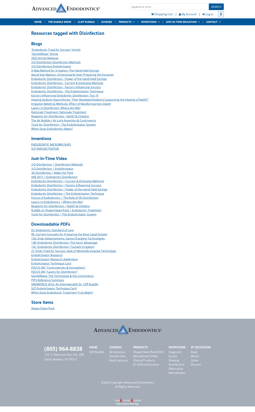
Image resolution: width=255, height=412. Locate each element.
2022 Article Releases (45, 58)
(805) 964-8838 (63, 348)
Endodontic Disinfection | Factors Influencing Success (66, 185)
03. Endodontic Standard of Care (52, 230)
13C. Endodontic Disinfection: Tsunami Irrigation (62, 247)
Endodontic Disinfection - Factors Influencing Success (66, 87)
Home (38, 22)
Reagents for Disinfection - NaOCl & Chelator (60, 116)
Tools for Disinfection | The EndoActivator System (63, 214)
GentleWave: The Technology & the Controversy (62, 276)
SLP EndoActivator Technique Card (53, 288)
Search (216, 7)
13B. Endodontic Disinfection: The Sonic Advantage (64, 243)
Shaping (174, 360)
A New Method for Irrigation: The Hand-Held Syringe (65, 70)
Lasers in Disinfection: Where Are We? (55, 108)
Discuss (196, 364)
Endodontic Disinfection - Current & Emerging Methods (67, 83)
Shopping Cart (163, 14)
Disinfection (176, 364)
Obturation (176, 369)
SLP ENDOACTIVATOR (45, 149)
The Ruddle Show (59, 22)
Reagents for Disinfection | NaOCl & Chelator (60, 206)
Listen (195, 360)
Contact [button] (212, 22)
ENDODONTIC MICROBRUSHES (51, 144)
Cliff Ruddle (86, 22)
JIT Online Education (146, 364)
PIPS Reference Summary (47, 280)
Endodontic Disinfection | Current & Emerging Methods (67, 181)
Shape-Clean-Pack (42, 308)
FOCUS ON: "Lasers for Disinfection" (54, 272)
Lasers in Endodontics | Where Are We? (57, 202)
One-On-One (117, 356)
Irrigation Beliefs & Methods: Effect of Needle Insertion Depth (71, 104)
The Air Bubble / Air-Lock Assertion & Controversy (63, 120)
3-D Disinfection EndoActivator (51, 66)
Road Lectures (118, 360)
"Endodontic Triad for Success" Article (55, 50)
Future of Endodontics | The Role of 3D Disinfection (65, 198)
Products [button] (125, 22)
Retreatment (177, 373)
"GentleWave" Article (44, 54)
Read (194, 352)
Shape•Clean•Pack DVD (148, 352)
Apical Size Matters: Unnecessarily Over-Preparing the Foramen (72, 75)
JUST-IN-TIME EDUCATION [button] (181, 22)
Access (173, 356)
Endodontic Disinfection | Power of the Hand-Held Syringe (69, 189)
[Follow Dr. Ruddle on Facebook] (221, 14)
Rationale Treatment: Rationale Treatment (58, 112)
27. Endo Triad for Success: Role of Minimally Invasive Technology (73, 251)
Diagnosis (175, 352)
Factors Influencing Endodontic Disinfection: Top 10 (64, 95)
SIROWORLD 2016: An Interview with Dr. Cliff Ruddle (64, 284)
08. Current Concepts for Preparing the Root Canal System (69, 234)
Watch (195, 356)
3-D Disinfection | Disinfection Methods (57, 164)
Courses (106, 22)
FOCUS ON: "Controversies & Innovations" (58, 268)
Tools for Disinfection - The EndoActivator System (63, 125)
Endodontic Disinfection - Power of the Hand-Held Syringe (69, 79)
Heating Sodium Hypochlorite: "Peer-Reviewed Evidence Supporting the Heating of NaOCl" (89, 100)
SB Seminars (117, 352)
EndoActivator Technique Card (51, 263)
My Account (189, 14)
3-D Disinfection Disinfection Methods (56, 62)
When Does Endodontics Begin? (52, 129)
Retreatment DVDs (145, 356)
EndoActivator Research (47, 255)
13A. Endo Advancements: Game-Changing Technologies (68, 238)
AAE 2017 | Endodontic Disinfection (54, 177)
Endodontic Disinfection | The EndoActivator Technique (67, 194)
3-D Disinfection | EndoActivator (52, 169)
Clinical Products (144, 360)
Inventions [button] (148, 22)
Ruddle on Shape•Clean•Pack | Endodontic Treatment (66, 210)
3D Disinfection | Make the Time (52, 173)
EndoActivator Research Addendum (54, 259)
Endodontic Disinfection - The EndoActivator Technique (67, 91)
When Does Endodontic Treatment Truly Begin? (62, 292)
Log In (209, 14)
